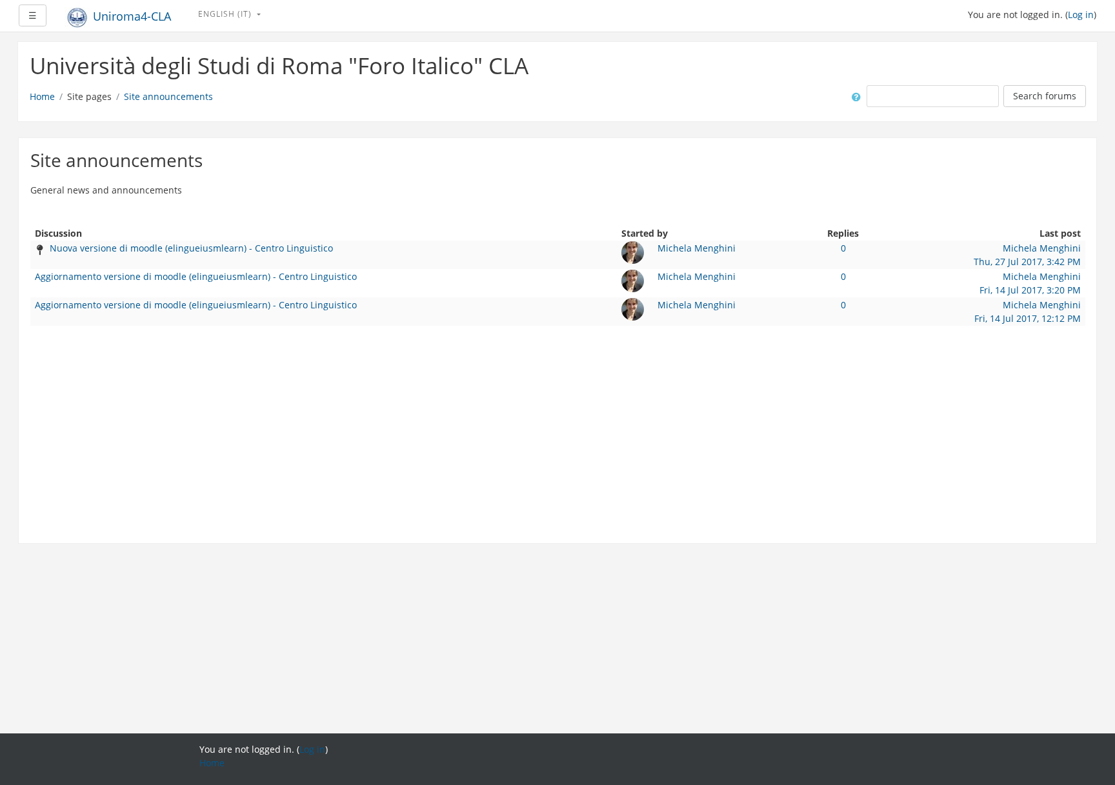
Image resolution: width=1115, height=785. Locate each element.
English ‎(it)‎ (226, 13)
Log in (1081, 14)
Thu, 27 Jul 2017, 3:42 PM (1027, 261)
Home (42, 96)
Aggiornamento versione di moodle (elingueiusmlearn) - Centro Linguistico (196, 276)
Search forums (1044, 96)
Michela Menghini (697, 248)
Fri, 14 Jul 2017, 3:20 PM (1030, 290)
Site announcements (168, 96)
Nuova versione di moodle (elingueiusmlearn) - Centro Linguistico (191, 248)
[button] (854, 96)
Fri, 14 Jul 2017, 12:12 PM (1027, 318)
